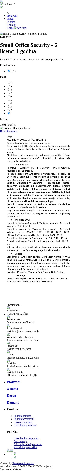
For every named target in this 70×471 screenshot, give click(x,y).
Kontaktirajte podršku (25, 447)
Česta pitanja (20, 441)
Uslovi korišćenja (23, 422)
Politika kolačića (22, 415)
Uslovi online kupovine (26, 438)
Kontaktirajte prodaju (25, 425)
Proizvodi (12, 15)
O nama (11, 21)
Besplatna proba (8, 131)
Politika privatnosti (24, 418)
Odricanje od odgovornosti (28, 444)
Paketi (10, 18)
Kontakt (11, 24)
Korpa (11, 395)
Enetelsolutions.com (23, 463)
